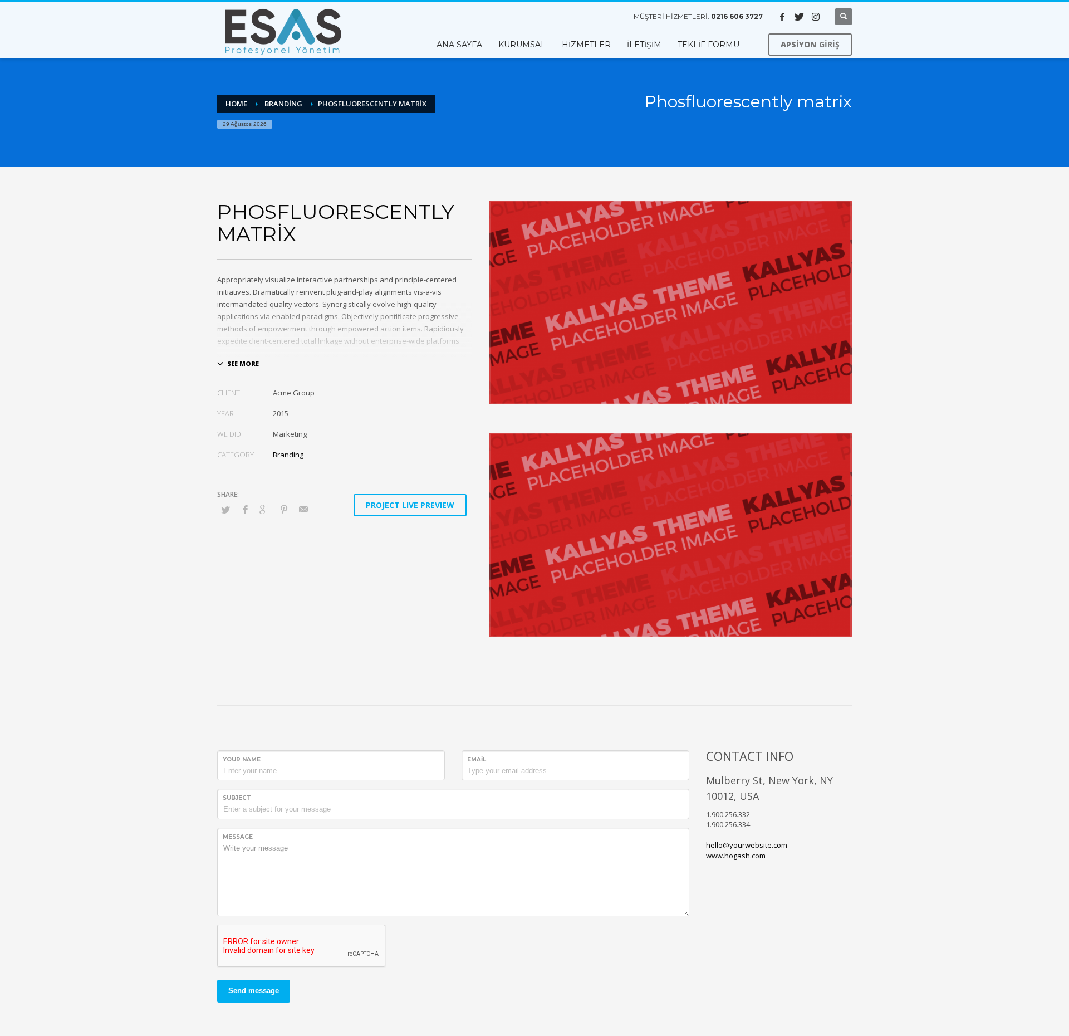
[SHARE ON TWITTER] (225, 509)
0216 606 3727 (737, 16)
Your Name (242, 759)
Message (238, 836)
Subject (237, 798)
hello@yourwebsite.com (746, 845)
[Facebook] (782, 16)
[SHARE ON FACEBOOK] (245, 509)
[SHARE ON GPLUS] (264, 509)
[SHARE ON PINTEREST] (284, 509)
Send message (253, 990)
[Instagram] (815, 16)
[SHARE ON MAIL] (303, 509)
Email (476, 759)
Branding (288, 454)
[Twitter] (799, 16)
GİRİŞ (810, 44)
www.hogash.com (736, 856)
